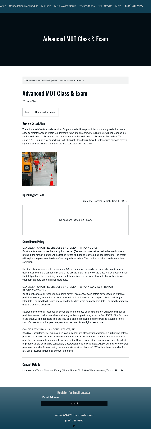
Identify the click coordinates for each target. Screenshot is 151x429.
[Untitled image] (39, 169)
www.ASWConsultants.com (74, 415)
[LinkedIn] (74, 425)
